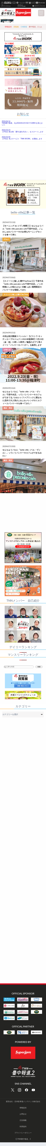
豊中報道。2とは (35, 27)
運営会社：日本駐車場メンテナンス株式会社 (23, 1101)
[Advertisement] (23, 161)
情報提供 (8, 27)
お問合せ (23, 1114)
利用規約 (23, 1126)
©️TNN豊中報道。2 (23, 1139)
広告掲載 (23, 1120)
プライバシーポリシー (23, 1133)
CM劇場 (24, 27)
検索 (39, 666)
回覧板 (16, 27)
